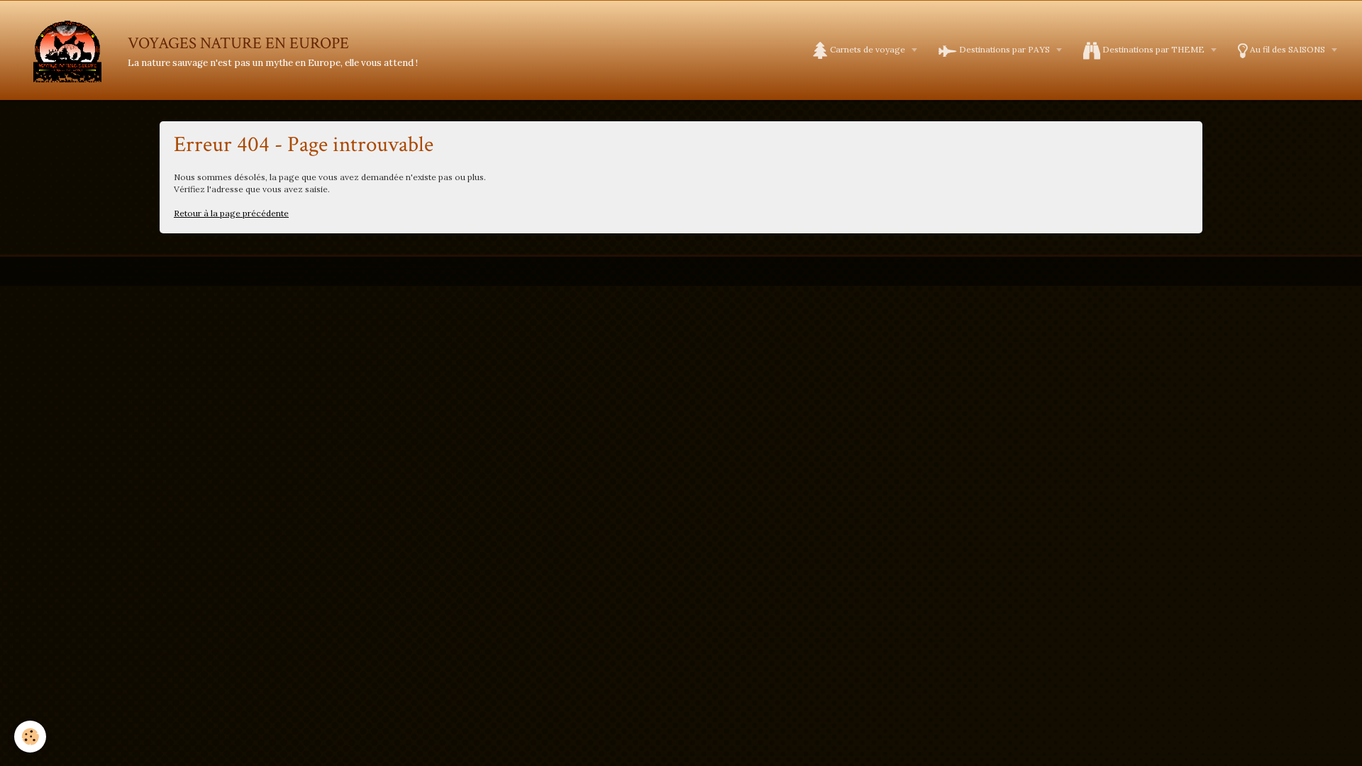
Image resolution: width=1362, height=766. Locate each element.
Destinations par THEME (1153, 49)
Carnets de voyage (867, 49)
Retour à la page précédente (231, 213)
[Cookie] (30, 737)
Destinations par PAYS (1004, 49)
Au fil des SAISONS (1287, 49)
